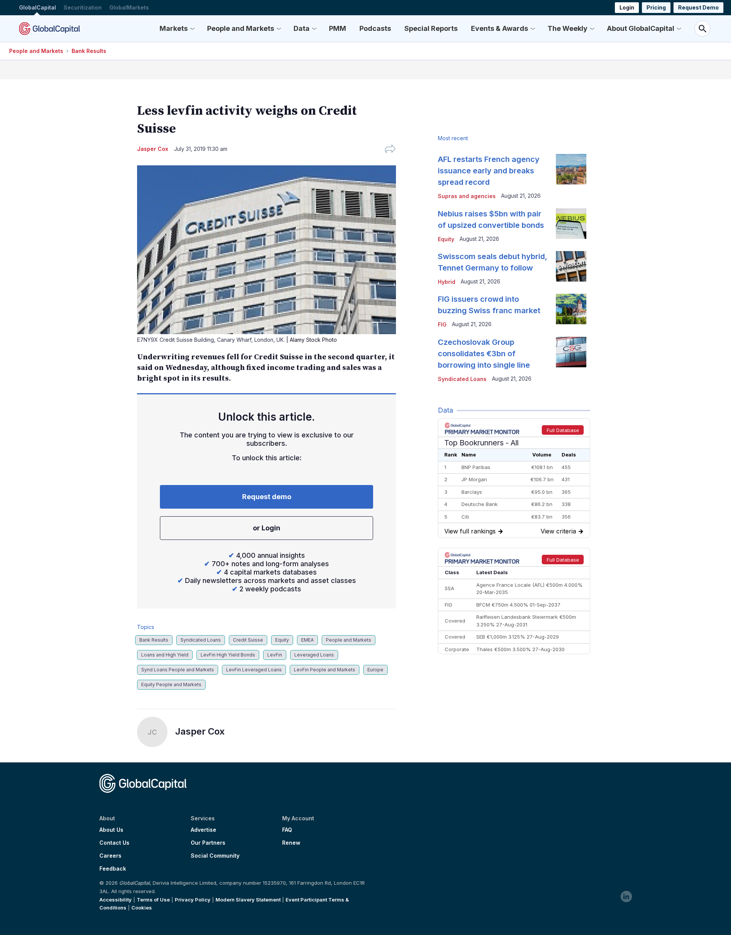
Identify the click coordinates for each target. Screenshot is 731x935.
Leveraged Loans (314, 655)
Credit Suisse (248, 640)
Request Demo (698, 7)
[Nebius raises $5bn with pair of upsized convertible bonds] (571, 223)
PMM (337, 28)
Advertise (203, 830)
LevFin (274, 655)
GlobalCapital (37, 7)
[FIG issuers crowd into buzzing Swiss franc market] (571, 309)
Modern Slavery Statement (248, 900)
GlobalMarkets (129, 7)
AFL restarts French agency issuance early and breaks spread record (488, 171)
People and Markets (240, 28)
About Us (111, 830)
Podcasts (375, 28)
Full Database (563, 430)
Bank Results (89, 51)
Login (626, 7)
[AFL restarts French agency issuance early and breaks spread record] (571, 169)
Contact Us (114, 842)
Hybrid (446, 282)
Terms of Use (153, 900)
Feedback (112, 868)
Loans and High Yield (164, 655)
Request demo (266, 497)
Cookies (141, 908)
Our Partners (208, 842)
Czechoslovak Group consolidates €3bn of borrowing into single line (484, 354)
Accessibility (115, 900)
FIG (442, 324)
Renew (291, 842)
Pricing (656, 7)
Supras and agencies (467, 196)
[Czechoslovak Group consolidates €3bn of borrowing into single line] (571, 352)
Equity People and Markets (171, 684)
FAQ (287, 830)
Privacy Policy (193, 900)
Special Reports (431, 28)
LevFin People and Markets (324, 669)
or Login (266, 528)
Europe (375, 669)
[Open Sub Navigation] (192, 28)
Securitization (83, 7)
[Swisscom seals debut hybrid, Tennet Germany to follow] (571, 266)
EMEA (307, 640)
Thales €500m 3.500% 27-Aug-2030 (520, 649)
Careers (110, 855)
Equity (282, 640)
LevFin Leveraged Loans (254, 669)
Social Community (215, 855)
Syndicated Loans (200, 640)
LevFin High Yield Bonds (228, 655)
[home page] (49, 28)
